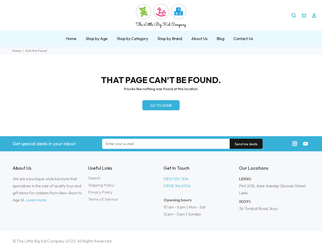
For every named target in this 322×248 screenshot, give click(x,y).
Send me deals (246, 144)
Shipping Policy (101, 185)
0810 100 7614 (176, 178)
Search (94, 178)
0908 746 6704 (177, 185)
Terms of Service (103, 199)
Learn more (36, 199)
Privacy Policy (100, 192)
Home (17, 51)
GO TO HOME (161, 105)
